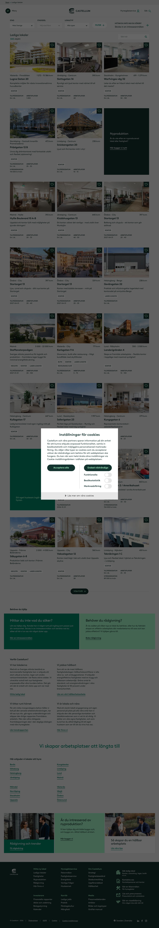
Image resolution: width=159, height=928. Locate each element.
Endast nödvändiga (98, 467)
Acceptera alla (61, 467)
